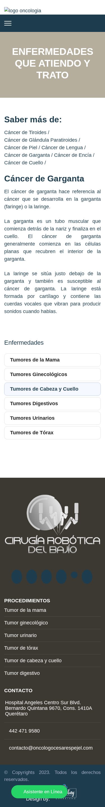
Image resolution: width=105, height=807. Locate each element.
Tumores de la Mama (35, 360)
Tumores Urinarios (32, 418)
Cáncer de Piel (20, 147)
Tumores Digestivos (34, 403)
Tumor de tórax (21, 648)
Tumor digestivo (22, 673)
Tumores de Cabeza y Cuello (44, 389)
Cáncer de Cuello (23, 162)
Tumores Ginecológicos (38, 374)
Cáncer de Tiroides (25, 132)
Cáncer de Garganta (27, 155)
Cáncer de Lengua (62, 147)
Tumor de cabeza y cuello (33, 660)
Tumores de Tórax (31, 432)
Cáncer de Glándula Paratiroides (40, 140)
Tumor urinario (20, 635)
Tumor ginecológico (26, 622)
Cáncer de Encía (73, 155)
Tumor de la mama (25, 610)
